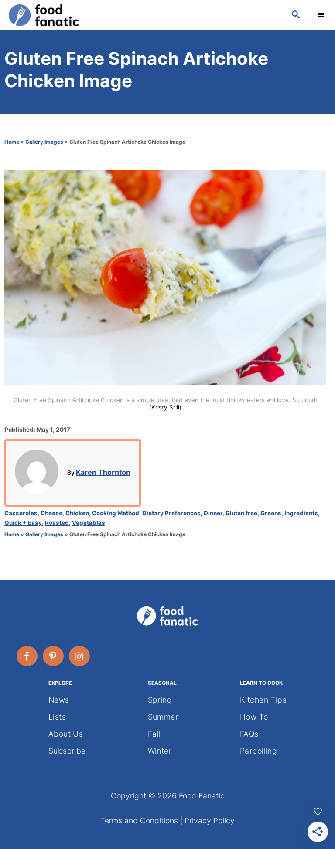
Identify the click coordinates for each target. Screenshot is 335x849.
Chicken (77, 513)
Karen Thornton (103, 472)
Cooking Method (115, 513)
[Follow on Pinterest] (54, 656)
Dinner (213, 513)
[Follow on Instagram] (80, 656)
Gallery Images (44, 142)
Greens (270, 513)
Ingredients (301, 513)
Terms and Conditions (139, 820)
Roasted (57, 522)
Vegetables (88, 522)
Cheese (51, 513)
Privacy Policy (210, 820)
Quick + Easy (23, 522)
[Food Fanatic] (141, 15)
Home (11, 142)
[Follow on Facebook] (27, 656)
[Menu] (322, 15)
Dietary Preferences (171, 513)
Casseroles (21, 513)
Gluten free (241, 513)
